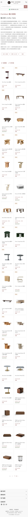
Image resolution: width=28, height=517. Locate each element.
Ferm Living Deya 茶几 (20, 241)
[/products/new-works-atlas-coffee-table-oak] (7, 210)
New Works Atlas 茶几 (7, 217)
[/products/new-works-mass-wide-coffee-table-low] (7, 435)
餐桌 (23, 54)
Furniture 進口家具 (8, 14)
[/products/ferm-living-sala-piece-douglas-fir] (7, 164)
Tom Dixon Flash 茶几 (19, 375)
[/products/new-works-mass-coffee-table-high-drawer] (7, 457)
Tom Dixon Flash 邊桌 (6, 375)
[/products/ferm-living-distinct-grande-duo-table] (20, 301)
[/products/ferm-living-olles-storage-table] (20, 119)
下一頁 (15, 476)
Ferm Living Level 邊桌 (20, 286)
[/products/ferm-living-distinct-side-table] (20, 345)
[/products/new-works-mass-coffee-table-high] (20, 412)
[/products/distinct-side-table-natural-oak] (7, 345)
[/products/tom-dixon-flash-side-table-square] (20, 368)
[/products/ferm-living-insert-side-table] (7, 186)
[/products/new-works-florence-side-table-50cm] (20, 457)
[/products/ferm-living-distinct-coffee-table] (20, 323)
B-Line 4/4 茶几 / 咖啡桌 (20, 193)
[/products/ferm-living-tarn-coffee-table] (7, 119)
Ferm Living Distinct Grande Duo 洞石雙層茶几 (19, 310)
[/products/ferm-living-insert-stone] (20, 164)
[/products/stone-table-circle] (20, 256)
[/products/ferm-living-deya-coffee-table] (20, 234)
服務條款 (11, 509)
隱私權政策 (16, 509)
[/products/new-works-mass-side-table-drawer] (20, 390)
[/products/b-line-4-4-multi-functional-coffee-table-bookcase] (20, 186)
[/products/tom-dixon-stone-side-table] (7, 256)
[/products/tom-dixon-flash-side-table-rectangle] (7, 390)
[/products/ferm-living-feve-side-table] (7, 97)
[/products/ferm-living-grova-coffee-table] (20, 74)
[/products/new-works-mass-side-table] (7, 412)
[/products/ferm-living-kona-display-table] (7, 301)
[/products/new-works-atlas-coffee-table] (20, 210)
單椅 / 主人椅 (14, 54)
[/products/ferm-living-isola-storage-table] (7, 278)
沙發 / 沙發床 (5, 54)
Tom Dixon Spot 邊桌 (6, 82)
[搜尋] (25, 6)
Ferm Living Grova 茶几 (20, 82)
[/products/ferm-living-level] (20, 278)
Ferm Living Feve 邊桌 (7, 104)
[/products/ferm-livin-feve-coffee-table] (20, 97)
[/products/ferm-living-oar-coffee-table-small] (7, 141)
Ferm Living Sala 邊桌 (6, 171)
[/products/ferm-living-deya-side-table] (7, 234)
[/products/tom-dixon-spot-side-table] (7, 74)
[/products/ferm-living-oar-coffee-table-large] (20, 141)
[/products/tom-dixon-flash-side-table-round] (7, 368)
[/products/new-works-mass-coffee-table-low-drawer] (20, 435)
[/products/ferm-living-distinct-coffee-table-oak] (7, 323)
